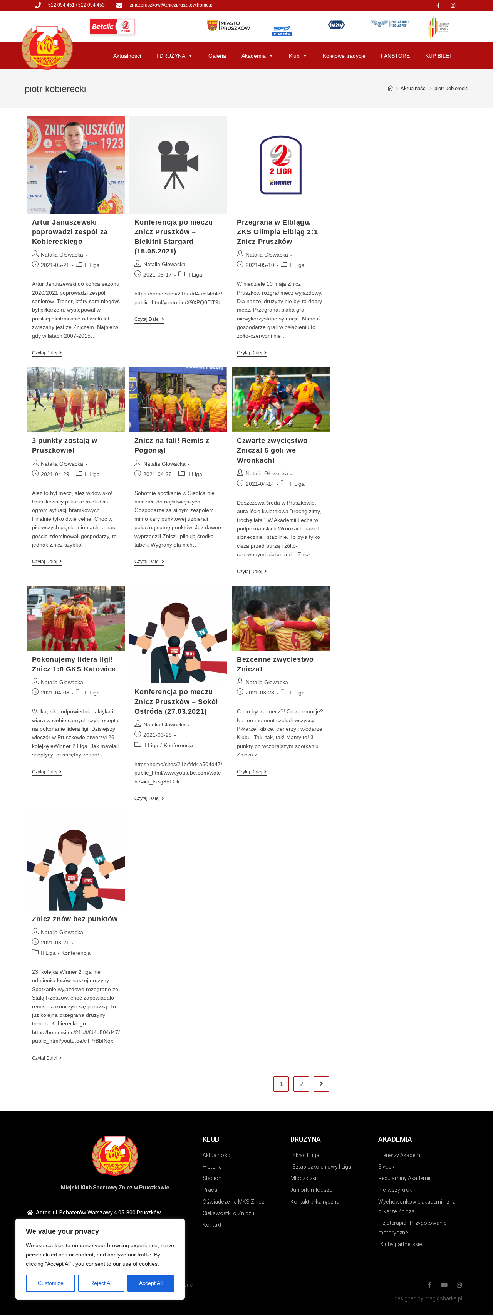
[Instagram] (453, 5)
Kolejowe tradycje (344, 56)
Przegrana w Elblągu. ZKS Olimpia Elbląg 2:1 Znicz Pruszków (277, 231)
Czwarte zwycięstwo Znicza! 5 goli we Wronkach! (272, 450)
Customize (51, 1283)
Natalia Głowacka (62, 255)
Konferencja (178, 745)
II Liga (92, 265)
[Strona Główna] (390, 88)
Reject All (101, 1283)
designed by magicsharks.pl (428, 1298)
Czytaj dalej (47, 353)
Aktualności (127, 56)
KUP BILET (439, 56)
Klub (294, 56)
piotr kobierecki (451, 88)
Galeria (217, 56)
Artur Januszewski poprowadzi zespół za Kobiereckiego (70, 231)
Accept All (151, 1283)
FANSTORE (395, 56)
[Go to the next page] (321, 1084)
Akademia (253, 56)
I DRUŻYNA (170, 56)
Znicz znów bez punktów (75, 919)
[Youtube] (444, 1285)
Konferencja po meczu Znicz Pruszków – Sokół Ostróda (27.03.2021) (176, 701)
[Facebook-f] (438, 5)
